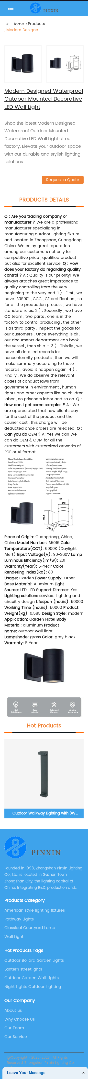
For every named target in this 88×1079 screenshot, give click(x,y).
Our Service (15, 1037)
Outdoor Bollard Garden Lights (34, 960)
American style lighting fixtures (34, 910)
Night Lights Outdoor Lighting (32, 987)
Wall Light (13, 937)
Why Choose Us (19, 1019)
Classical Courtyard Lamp (29, 928)
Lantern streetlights (23, 969)
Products (36, 24)
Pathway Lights (19, 919)
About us (13, 1010)
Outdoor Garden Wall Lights (31, 978)
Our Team (14, 1028)
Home (18, 24)
